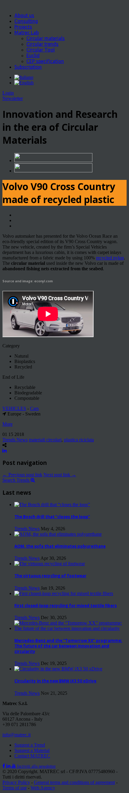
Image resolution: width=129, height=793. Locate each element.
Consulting (26, 21)
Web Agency (43, 787)
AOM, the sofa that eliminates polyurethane (60, 546)
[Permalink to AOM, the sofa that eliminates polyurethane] (58, 534)
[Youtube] (14, 766)
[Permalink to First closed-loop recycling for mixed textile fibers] (63, 593)
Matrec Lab (26, 32)
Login (8, 93)
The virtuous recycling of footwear (50, 575)
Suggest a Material (32, 750)
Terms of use (14, 787)
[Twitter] (9, 766)
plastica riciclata (79, 439)
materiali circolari (45, 439)
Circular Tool (40, 49)
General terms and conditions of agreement (74, 782)
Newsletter (12, 98)
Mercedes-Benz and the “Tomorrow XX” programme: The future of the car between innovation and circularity (68, 646)
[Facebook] (4, 766)
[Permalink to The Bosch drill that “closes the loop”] (52, 504)
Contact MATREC (32, 755)
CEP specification (45, 61)
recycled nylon (110, 257)
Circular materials (45, 38)
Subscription (28, 67)
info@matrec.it (16, 734)
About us (24, 15)
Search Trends (16, 480)
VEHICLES (14, 408)
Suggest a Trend (29, 745)
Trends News (15, 439)
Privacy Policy (16, 782)
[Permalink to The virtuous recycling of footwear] (49, 563)
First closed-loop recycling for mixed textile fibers (65, 605)
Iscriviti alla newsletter (36, 766)
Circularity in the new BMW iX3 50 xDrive (55, 681)
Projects (23, 27)
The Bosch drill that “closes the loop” (52, 516)
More (7, 424)
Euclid (33, 55)
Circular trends (42, 44)
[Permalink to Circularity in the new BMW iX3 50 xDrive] (58, 668)
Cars (34, 408)
